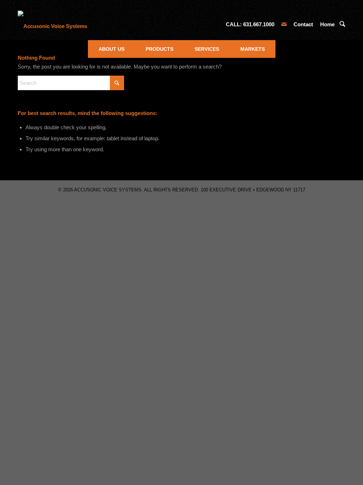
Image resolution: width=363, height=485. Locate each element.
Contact (303, 24)
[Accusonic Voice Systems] (52, 24)
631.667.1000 (258, 24)
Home (327, 24)
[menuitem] (111, 49)
